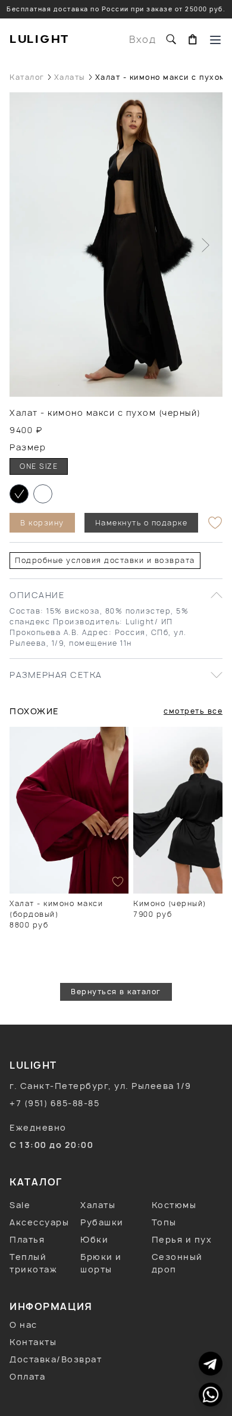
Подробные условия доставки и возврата (105, 560)
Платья (27, 1239)
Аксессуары (39, 1222)
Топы (164, 1222)
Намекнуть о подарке (141, 523)
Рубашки (102, 1222)
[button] (19, 493)
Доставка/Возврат (56, 1359)
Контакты (33, 1341)
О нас (23, 1324)
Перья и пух (182, 1239)
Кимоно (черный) (169, 903)
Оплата (27, 1376)
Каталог (27, 77)
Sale (20, 1204)
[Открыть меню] (215, 39)
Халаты (70, 77)
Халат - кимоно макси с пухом (160, 77)
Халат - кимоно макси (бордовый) (56, 908)
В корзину (42, 523)
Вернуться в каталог (116, 991)
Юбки (94, 1239)
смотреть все (193, 711)
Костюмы (174, 1204)
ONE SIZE (39, 466)
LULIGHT (40, 39)
